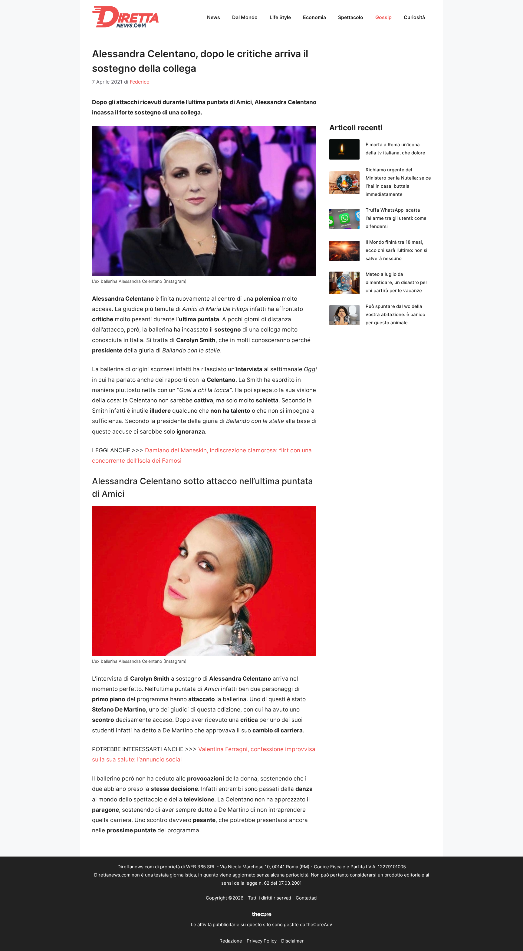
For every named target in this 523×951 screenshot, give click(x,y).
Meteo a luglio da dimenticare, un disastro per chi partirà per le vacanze (396, 282)
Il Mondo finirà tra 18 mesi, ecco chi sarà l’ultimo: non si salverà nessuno (396, 250)
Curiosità (414, 17)
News (213, 17)
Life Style (280, 17)
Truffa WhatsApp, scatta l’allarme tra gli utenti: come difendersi (396, 218)
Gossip (383, 17)
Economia (314, 17)
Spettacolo (350, 17)
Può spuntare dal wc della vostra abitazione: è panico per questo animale (395, 314)
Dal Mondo (245, 17)
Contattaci (306, 898)
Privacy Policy (262, 941)
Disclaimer (292, 941)
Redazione (230, 941)
